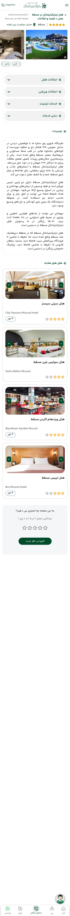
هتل (20, 913)
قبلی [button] (15, 63)
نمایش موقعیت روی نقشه (19, 24)
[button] (61, 285)
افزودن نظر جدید (35, 541)
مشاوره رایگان (36, 913)
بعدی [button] (7, 63)
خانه (63, 913)
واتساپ (8, 913)
